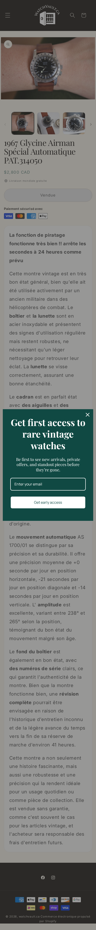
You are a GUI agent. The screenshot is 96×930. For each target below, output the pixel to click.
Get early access (48, 502)
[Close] (87, 414)
